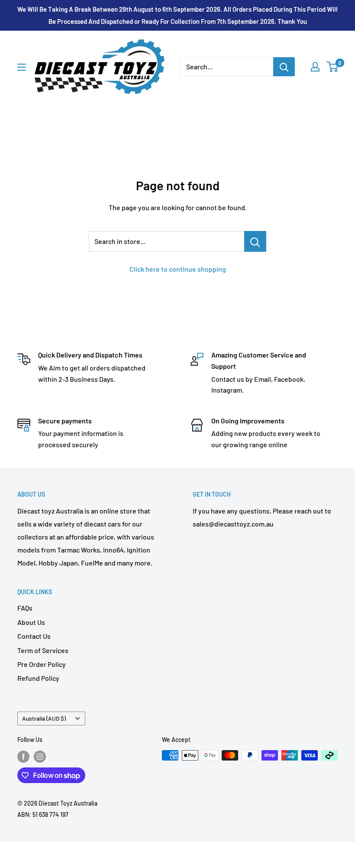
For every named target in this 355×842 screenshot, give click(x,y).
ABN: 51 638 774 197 (42, 814)
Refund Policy (38, 678)
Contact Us (34, 636)
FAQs (24, 608)
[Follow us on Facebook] (23, 756)
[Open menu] (21, 67)
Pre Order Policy (41, 664)
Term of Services (42, 650)
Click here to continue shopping (177, 269)
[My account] (315, 67)
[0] (332, 67)
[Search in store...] (255, 241)
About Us (31, 622)
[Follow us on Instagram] (40, 756)
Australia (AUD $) (44, 718)
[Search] (284, 66)
